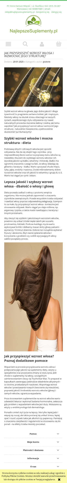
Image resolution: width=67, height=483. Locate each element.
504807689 (37, 8)
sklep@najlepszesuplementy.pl (20, 11)
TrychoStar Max (39, 378)
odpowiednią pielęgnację (40, 201)
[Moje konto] (42, 44)
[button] (8, 44)
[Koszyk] (58, 43)
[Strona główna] (33, 24)
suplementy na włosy (23, 375)
